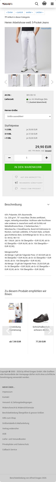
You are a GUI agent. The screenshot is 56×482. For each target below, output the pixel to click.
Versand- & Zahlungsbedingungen (17, 402)
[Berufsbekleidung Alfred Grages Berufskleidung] (6, 4)
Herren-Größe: (11, 110)
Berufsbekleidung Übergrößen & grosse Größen (23, 413)
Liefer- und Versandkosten (14, 439)
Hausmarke (46, 28)
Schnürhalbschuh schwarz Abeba (41, 328)
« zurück (19, 12)
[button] (5, 82)
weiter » (29, 12)
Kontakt (5, 397)
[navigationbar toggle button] (52, 4)
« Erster (9, 12)
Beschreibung (13, 204)
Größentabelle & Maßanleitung (15, 423)
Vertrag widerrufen (10, 428)
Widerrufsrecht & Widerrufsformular (18, 407)
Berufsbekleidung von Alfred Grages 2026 (28, 478)
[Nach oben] (47, 477)
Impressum (7, 392)
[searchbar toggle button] (36, 4)
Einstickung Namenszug (15, 328)
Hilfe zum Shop (9, 418)
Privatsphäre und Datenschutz (15, 444)
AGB (4, 434)
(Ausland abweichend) (38, 102)
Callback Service (9, 449)
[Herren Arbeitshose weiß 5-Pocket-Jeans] (28, 50)
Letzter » (39, 12)
